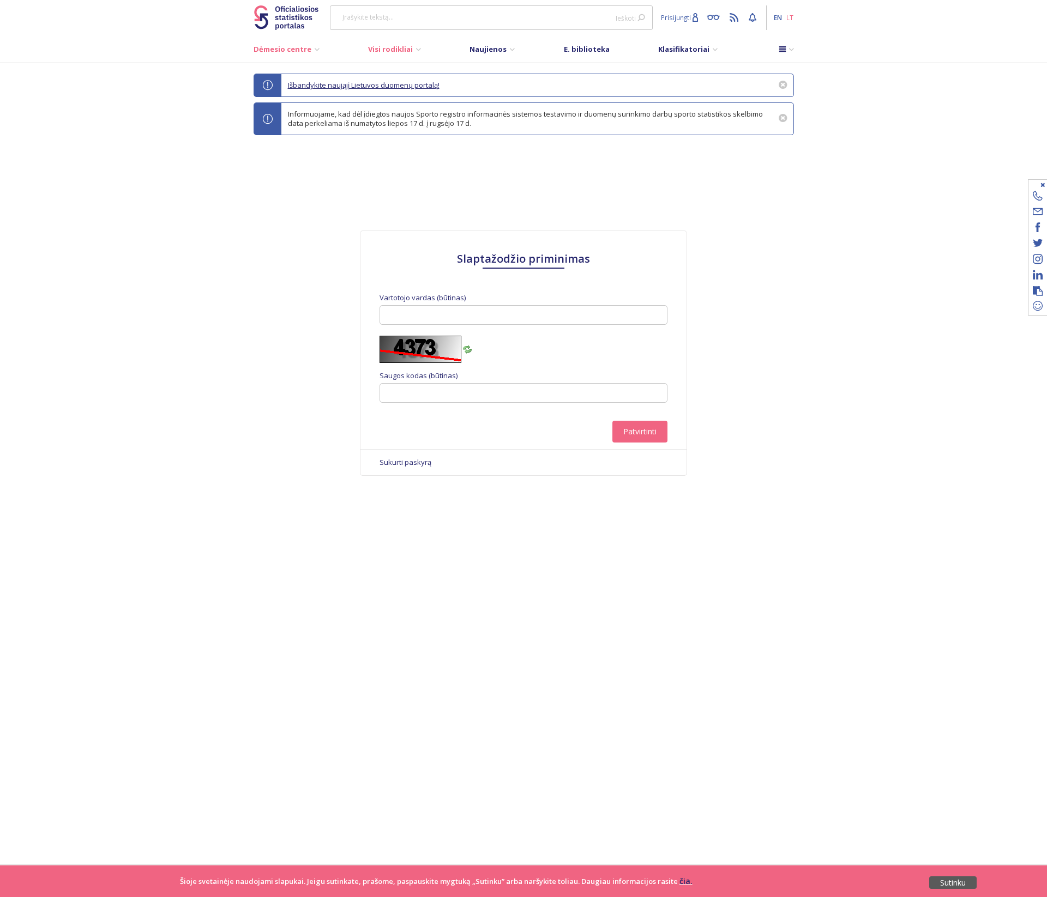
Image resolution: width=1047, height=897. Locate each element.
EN (778, 17)
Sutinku (953, 882)
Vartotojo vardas (423, 297)
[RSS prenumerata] (735, 17)
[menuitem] (287, 52)
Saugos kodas (419, 375)
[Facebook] (1038, 229)
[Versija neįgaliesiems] (716, 17)
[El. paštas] (1038, 213)
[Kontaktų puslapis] (1038, 197)
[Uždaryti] (1030, 184)
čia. (686, 881)
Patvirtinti (640, 431)
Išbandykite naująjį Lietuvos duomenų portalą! (364, 85)
